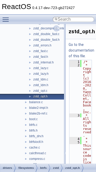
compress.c (37, 159)
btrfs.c (33, 125)
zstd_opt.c (40, 91)
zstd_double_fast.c (46, 34)
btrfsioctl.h (36, 142)
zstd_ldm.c (40, 79)
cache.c (34, 147)
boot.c (33, 119)
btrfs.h (33, 130)
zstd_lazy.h (41, 74)
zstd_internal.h (43, 62)
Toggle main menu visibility (6, 19)
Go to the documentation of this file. (81, 50)
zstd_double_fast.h (46, 40)
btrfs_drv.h (36, 136)
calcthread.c (37, 153)
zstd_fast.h (40, 57)
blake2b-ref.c (38, 113)
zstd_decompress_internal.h (53, 28)
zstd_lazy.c (40, 68)
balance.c (36, 102)
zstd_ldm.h (40, 85)
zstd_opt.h (40, 96)
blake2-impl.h (38, 108)
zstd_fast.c (40, 51)
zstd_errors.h (42, 45)
